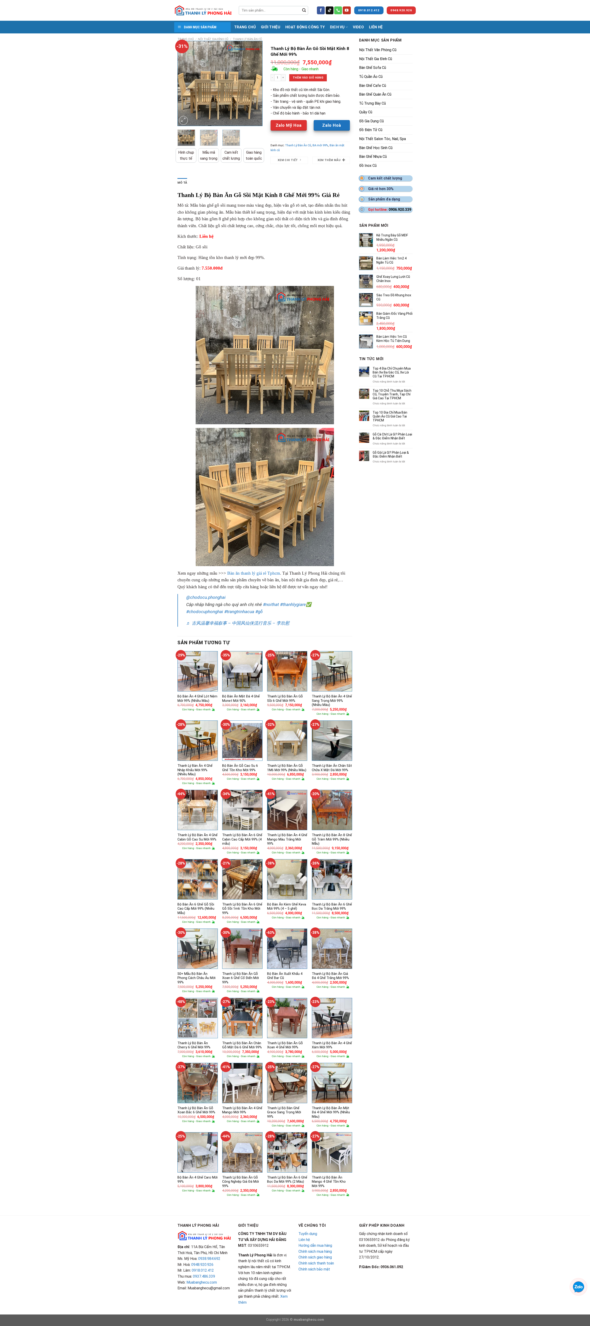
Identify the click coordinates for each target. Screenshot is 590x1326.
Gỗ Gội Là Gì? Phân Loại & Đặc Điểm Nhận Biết (391, 454)
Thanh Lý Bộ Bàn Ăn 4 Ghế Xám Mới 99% (332, 1045)
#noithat (271, 604)
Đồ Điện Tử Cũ (370, 130)
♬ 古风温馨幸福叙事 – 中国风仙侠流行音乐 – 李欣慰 (237, 623)
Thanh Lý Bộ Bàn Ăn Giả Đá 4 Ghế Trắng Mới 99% (330, 976)
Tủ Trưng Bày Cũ (372, 103)
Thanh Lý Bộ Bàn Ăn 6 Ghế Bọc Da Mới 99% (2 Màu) (287, 1180)
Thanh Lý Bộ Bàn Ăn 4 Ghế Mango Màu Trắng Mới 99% (287, 839)
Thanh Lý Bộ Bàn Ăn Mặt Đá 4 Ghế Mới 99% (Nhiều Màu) (331, 1112)
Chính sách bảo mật (314, 1269)
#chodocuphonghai (204, 611)
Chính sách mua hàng (315, 1251)
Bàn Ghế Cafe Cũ (372, 85)
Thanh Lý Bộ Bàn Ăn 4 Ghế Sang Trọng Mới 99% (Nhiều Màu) (332, 700)
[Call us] (338, 10)
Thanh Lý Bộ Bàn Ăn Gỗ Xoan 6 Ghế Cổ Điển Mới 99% (240, 978)
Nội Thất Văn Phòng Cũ (377, 50)
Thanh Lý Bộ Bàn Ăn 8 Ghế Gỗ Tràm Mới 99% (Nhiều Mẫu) (332, 839)
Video (358, 27)
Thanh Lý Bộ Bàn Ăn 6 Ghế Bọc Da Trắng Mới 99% (332, 907)
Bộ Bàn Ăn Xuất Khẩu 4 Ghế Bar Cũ (284, 976)
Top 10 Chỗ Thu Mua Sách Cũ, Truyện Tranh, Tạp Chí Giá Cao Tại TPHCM (392, 394)
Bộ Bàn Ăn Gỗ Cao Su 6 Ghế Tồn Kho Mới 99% (240, 768)
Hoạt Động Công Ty (305, 27)
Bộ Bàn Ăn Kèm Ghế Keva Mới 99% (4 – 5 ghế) (286, 907)
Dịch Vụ (337, 27)
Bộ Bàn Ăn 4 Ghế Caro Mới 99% (197, 1180)
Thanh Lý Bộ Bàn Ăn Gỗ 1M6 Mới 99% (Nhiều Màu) (286, 768)
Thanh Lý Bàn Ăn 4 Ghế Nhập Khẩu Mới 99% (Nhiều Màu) (194, 770)
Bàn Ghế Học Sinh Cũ (375, 148)
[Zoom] (183, 120)
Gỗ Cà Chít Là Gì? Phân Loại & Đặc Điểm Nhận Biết (392, 436)
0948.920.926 (202, 1264)
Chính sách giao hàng (315, 1257)
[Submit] (304, 10)
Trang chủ (185, 39)
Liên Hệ (376, 27)
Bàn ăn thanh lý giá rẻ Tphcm (253, 573)
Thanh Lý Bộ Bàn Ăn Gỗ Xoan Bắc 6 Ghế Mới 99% (196, 1110)
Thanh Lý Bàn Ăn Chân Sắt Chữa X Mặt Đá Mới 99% (332, 768)
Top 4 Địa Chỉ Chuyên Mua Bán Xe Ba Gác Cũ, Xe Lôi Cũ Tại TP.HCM (392, 372)
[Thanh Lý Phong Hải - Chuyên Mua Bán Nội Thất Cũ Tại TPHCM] (203, 10)
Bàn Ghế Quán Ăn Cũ (375, 94)
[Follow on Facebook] (321, 10)
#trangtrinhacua (239, 611)
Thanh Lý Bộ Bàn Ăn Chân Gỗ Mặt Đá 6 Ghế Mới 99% (242, 1045)
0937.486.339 (204, 1276)
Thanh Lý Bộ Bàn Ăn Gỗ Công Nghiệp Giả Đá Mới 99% (240, 1182)
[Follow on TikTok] (329, 10)
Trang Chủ (245, 27)
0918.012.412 (203, 1270)
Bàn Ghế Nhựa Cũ (373, 156)
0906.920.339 (400, 209)
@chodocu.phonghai (206, 597)
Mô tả (182, 182)
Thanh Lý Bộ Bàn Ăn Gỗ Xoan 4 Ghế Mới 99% (285, 1045)
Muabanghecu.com (201, 1282)
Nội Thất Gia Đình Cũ (213, 39)
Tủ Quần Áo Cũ (371, 76)
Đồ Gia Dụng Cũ (371, 121)
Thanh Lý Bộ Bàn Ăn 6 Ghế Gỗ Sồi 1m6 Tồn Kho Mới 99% (242, 909)
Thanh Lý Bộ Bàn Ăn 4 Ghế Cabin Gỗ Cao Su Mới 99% (197, 837)
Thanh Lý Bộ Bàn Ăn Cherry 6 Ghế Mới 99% (193, 1045)
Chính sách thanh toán (316, 1263)
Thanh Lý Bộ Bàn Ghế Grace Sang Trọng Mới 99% (284, 1112)
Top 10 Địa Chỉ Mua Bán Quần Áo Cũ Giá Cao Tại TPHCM (390, 416)
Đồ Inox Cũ (368, 165)
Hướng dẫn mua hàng (315, 1245)
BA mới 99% (320, 145)
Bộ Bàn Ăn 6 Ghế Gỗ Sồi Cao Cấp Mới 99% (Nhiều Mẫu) (195, 909)
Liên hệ (304, 1240)
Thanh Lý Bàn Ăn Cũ (247, 39)
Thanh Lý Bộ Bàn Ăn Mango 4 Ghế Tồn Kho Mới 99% (329, 1182)
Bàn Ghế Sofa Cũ (372, 67)
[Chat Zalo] (578, 1286)
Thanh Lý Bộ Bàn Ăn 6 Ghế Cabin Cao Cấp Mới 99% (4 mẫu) (242, 839)
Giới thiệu (270, 27)
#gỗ (259, 611)
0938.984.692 (209, 1258)
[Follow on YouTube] (347, 10)
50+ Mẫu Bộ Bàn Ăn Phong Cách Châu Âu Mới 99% (196, 978)
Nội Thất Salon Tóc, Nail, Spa (382, 139)
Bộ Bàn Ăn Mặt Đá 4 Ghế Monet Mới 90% (241, 698)
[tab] (182, 182)
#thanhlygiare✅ (295, 604)
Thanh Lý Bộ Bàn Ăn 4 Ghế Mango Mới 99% (242, 1110)
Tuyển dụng (307, 1234)
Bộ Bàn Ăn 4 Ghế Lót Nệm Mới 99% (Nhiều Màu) (197, 698)
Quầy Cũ (365, 112)
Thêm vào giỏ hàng (308, 77)
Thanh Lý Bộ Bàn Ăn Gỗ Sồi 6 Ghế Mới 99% (285, 698)
